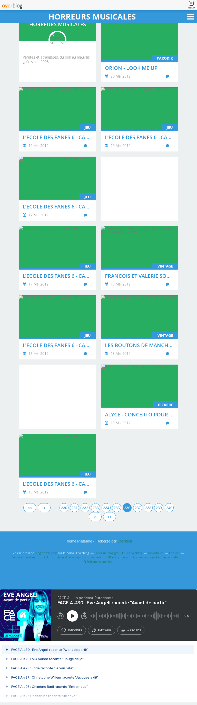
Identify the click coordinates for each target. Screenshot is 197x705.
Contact (174, 553)
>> (109, 517)
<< (30, 508)
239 (159, 508)
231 (75, 508)
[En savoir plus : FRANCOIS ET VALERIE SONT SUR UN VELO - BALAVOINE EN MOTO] (139, 258)
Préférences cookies (97, 561)
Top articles (155, 553)
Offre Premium (117, 557)
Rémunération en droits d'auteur (78, 557)
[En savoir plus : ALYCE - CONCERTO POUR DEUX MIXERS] (139, 397)
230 (64, 508)
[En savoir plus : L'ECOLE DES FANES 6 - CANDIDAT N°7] (57, 258)
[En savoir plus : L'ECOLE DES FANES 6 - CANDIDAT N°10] (57, 119)
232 (85, 508)
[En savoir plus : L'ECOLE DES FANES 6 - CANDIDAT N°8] (57, 189)
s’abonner (74, 630)
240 (169, 508)
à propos (134, 630)
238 (148, 508)
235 (117, 508)
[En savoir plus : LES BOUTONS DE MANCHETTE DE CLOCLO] (139, 327)
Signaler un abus (24, 557)
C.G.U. (46, 557)
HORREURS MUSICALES (92, 16)
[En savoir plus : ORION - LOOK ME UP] (139, 50)
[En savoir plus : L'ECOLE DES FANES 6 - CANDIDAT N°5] (57, 466)
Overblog (124, 541)
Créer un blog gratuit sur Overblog (118, 553)
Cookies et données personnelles (156, 557)
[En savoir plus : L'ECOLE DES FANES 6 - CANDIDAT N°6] (57, 327)
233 (96, 508)
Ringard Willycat (46, 553)
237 (138, 508)
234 (106, 508)
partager (105, 630)
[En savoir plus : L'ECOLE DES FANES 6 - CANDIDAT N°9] (139, 119)
